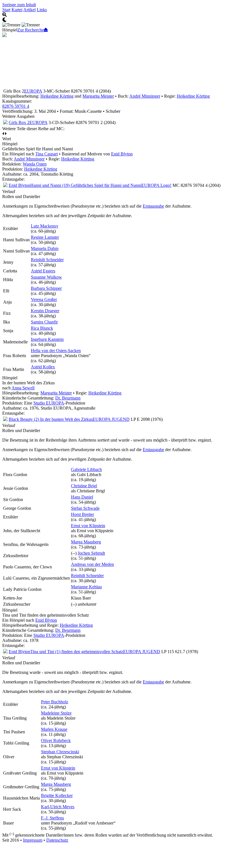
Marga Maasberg (86, 541)
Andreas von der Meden (92, 564)
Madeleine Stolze (56, 713)
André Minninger (144, 96)
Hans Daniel (82, 497)
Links (42, 9)
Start (6, 9)
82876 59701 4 (15, 106)
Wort (6, 138)
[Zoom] (115, 14)
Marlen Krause (54, 729)
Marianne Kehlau (86, 586)
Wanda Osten (35, 164)
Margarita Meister (98, 96)
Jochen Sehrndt (91, 553)
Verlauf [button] (8, 191)
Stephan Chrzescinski (60, 751)
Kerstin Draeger (45, 310)
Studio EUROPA (48, 403)
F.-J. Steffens (52, 818)
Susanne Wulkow (46, 277)
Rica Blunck (42, 328)
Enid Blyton (122, 153)
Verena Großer (44, 299)
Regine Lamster (45, 237)
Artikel (29, 9)
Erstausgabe (153, 206)
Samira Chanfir (44, 322)
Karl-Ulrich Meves (57, 806)
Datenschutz (57, 840)
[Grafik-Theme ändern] (115, 19)
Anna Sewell (23, 387)
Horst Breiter (82, 514)
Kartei (17, 9)
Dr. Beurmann (68, 398)
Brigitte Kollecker (57, 795)
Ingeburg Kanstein (47, 339)
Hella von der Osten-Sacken (56, 350)
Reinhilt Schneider (47, 259)
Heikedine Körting (56, 96)
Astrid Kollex (43, 366)
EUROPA (33, 91)
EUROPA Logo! (156, 185)
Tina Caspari (46, 153)
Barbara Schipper (46, 288)
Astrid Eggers (43, 270)
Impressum (32, 840)
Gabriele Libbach (86, 469)
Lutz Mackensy (44, 226)
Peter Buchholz (54, 701)
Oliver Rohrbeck (56, 740)
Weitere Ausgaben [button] (18, 116)
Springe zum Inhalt (19, 4)
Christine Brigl (84, 485)
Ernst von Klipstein (88, 525)
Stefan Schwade (85, 508)
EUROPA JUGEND (111, 419)
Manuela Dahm (44, 248)
